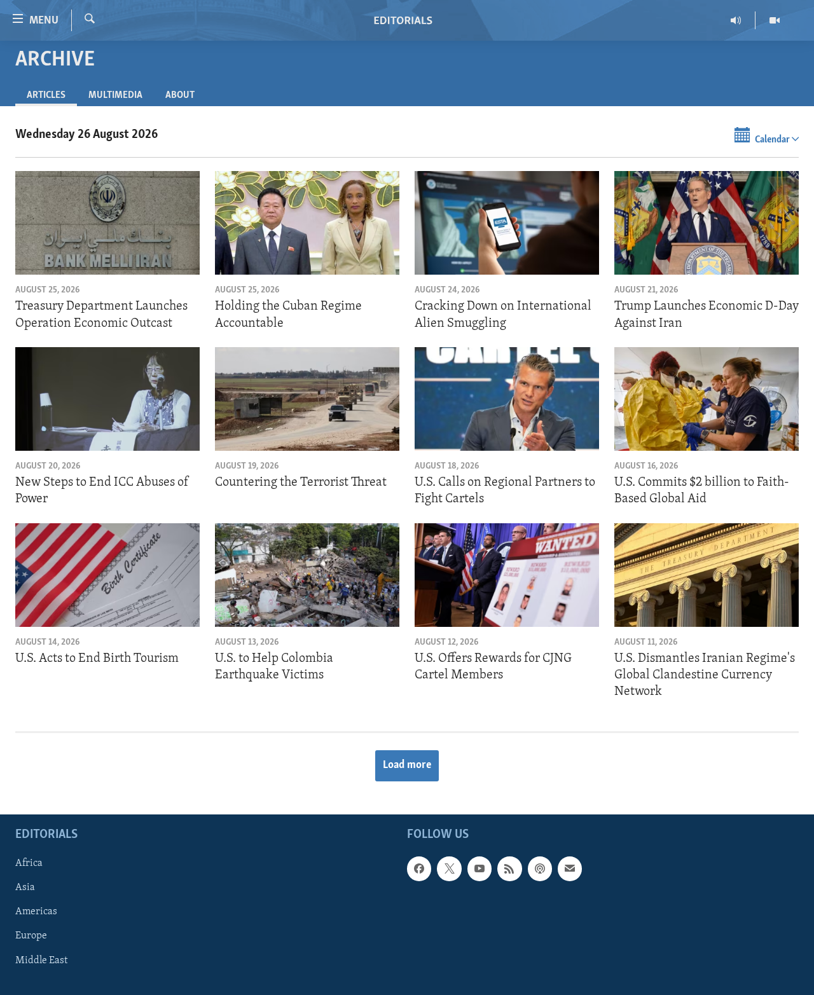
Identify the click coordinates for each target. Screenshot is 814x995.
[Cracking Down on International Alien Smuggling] (507, 223)
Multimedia (115, 95)
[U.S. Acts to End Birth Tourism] (107, 575)
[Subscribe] (570, 868)
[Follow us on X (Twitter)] (449, 868)
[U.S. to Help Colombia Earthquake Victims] (307, 575)
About (180, 95)
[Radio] (736, 20)
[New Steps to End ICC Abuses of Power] (107, 399)
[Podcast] (540, 868)
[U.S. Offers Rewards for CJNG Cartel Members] (507, 575)
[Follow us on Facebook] (419, 868)
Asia (25, 887)
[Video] (774, 20)
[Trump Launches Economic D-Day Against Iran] (706, 223)
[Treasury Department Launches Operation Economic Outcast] (107, 223)
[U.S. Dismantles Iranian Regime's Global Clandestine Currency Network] (706, 575)
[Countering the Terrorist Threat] (307, 399)
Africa (29, 863)
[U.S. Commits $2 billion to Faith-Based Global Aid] (706, 399)
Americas (36, 912)
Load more (407, 765)
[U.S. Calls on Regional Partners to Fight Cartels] (507, 399)
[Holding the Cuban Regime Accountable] (307, 223)
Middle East (41, 960)
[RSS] (509, 868)
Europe (31, 936)
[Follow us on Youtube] (479, 868)
